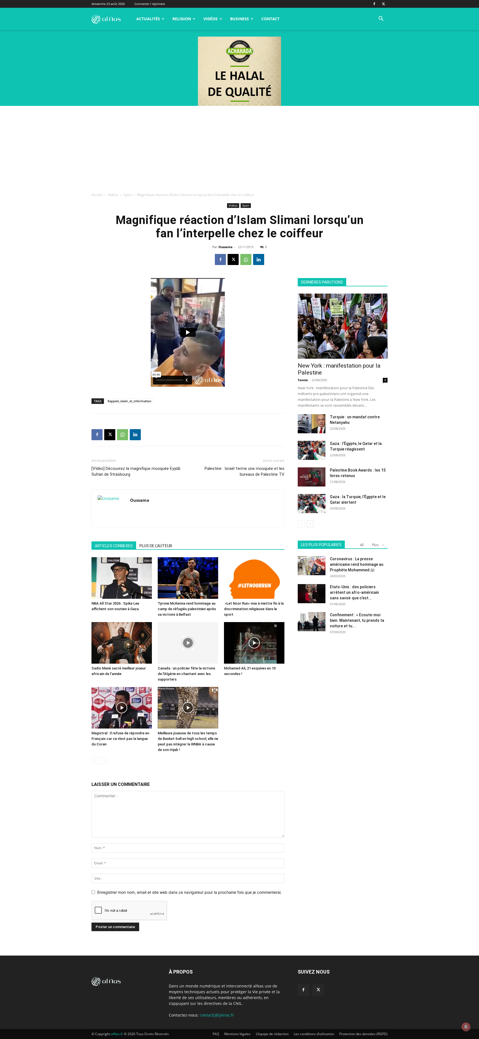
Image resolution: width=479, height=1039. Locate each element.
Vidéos (210, 18)
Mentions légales (237, 1034)
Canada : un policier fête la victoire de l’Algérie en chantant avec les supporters (186, 673)
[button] (381, 19)
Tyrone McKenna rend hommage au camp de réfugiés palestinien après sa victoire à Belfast (187, 609)
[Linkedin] (258, 259)
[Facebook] (374, 4)
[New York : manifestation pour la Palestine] (343, 326)
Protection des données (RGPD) (363, 1034)
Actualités (148, 18)
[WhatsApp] (245, 259)
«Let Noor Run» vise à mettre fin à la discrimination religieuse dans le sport (254, 609)
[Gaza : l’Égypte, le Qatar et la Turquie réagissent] (311, 450)
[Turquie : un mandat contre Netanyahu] (311, 423)
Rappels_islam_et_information (129, 401)
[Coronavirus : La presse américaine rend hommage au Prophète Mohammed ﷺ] (311, 565)
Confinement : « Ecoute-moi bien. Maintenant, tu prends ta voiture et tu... (357, 620)
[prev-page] (94, 760)
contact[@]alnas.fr (217, 1015)
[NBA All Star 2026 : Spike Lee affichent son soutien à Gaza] (121, 578)
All (362, 545)
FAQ (216, 1034)
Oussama (225, 247)
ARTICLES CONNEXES (114, 546)
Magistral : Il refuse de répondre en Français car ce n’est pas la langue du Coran (120, 738)
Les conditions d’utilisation (314, 1034)
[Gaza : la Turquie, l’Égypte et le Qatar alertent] (311, 503)
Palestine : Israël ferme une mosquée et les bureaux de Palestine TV (244, 471)
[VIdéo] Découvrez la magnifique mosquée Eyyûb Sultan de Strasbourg (135, 471)
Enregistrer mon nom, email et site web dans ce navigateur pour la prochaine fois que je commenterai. (189, 892)
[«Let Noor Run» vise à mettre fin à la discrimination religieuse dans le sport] (254, 578)
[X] (383, 4)
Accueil (97, 194)
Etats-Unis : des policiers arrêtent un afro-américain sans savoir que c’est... (354, 592)
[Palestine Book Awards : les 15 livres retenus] (311, 477)
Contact (270, 18)
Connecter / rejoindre (149, 4)
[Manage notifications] (466, 1026)
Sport (127, 194)
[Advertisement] (239, 147)
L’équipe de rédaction (272, 1034)
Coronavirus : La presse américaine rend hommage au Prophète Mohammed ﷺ (356, 564)
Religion (181, 18)
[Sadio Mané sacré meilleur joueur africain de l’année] (121, 643)
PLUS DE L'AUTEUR (155, 546)
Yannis (303, 380)
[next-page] (310, 523)
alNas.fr (117, 1034)
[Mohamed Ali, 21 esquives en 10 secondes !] (254, 643)
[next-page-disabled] (103, 760)
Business (239, 18)
